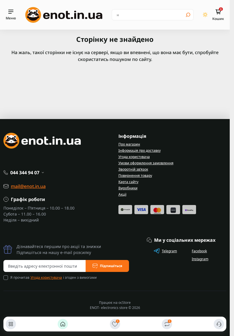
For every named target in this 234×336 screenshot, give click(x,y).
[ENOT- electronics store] (63, 15)
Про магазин (129, 144)
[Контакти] (219, 324)
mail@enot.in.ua (28, 186)
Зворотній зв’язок (133, 169)
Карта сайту (128, 181)
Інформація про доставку (139, 150)
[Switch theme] (205, 14)
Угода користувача (134, 156)
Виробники (128, 188)
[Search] (188, 15)
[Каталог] (11, 324)
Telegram (169, 251)
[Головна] (63, 324)
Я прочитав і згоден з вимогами (53, 277)
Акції (122, 194)
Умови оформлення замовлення (146, 163)
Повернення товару (135, 175)
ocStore (124, 302)
